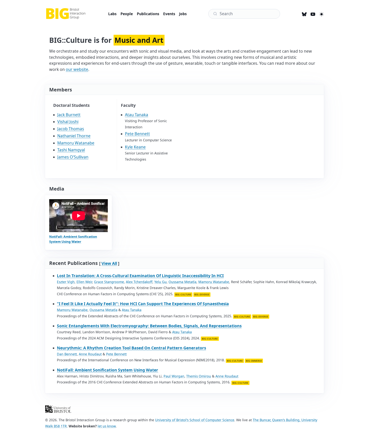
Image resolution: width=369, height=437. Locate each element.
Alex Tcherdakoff (139, 281)
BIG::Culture (183, 294)
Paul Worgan (174, 376)
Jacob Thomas (70, 128)
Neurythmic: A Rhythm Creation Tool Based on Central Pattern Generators (131, 348)
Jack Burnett (69, 114)
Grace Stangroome (109, 281)
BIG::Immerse (254, 360)
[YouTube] (313, 14)
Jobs (183, 13)
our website (77, 69)
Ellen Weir (84, 281)
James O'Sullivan (72, 157)
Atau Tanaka (136, 114)
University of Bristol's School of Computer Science (194, 420)
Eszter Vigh (66, 281)
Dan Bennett (67, 354)
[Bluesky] (304, 14)
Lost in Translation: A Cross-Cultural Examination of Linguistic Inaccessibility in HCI (140, 275)
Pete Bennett (137, 133)
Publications (148, 13)
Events (169, 13)
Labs (112, 13)
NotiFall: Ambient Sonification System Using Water (107, 370)
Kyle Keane (135, 147)
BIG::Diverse (201, 294)
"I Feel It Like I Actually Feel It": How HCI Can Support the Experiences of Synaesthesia (143, 303)
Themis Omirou (198, 376)
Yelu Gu (160, 281)
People (127, 13)
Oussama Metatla (182, 281)
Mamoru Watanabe (75, 143)
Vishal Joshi (67, 121)
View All (109, 263)
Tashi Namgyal (71, 150)
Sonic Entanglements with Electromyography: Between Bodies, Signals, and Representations (149, 325)
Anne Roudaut (90, 354)
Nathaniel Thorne (74, 135)
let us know (107, 426)
